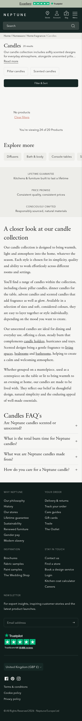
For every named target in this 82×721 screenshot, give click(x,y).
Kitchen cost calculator (60, 581)
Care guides (53, 512)
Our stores (11, 512)
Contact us (52, 558)
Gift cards (51, 518)
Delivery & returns (56, 500)
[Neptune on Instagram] (18, 679)
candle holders (34, 341)
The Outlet (52, 529)
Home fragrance (36, 35)
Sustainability (12, 523)
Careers (50, 586)
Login (48, 575)
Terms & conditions (15, 686)
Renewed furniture (16, 529)
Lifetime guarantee (16, 518)
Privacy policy (12, 699)
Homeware (19, 35)
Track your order (55, 506)
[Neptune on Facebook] (6, 679)
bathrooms (43, 353)
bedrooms (21, 353)
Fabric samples (14, 564)
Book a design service (59, 569)
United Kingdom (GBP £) (22, 667)
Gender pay (12, 535)
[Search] (73, 26)
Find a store (52, 564)
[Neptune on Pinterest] (12, 679)
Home (7, 35)
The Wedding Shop (17, 575)
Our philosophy (14, 500)
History (8, 506)
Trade (48, 523)
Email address (15, 617)
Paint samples (13, 569)
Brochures (10, 558)
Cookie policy (12, 693)
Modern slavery (14, 540)
